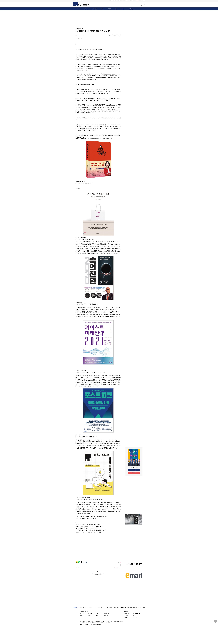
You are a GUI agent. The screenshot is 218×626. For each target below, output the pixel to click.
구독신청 (140, 0)
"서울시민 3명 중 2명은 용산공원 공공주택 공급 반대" (88, 524)
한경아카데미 (106, 613)
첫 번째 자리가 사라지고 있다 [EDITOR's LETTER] (87, 528)
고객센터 (139, 607)
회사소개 (106, 607)
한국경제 (81, 613)
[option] (133, 519)
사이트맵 (143, 607)
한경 (111, 0)
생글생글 (89, 615)
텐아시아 (81, 615)
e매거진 (144, 0)
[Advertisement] (109, 19)
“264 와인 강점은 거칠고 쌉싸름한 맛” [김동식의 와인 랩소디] (89, 526)
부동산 (109, 8)
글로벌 (123, 8)
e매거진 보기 (134, 472)
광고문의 (114, 607)
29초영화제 (106, 615)
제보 (137, 0)
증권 (102, 8)
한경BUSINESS (80, 28)
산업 (116, 8)
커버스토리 (94, 8)
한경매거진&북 (75, 0)
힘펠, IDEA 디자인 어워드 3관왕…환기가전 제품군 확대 (88, 532)
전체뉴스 (85, 8)
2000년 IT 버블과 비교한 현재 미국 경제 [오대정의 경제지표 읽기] (91, 530)
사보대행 (130, 0)
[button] (141, 4)
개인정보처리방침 (123, 607)
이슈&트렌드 (131, 8)
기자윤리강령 (129, 607)
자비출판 (133, 0)
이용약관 (118, 607)
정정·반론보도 (135, 607)
